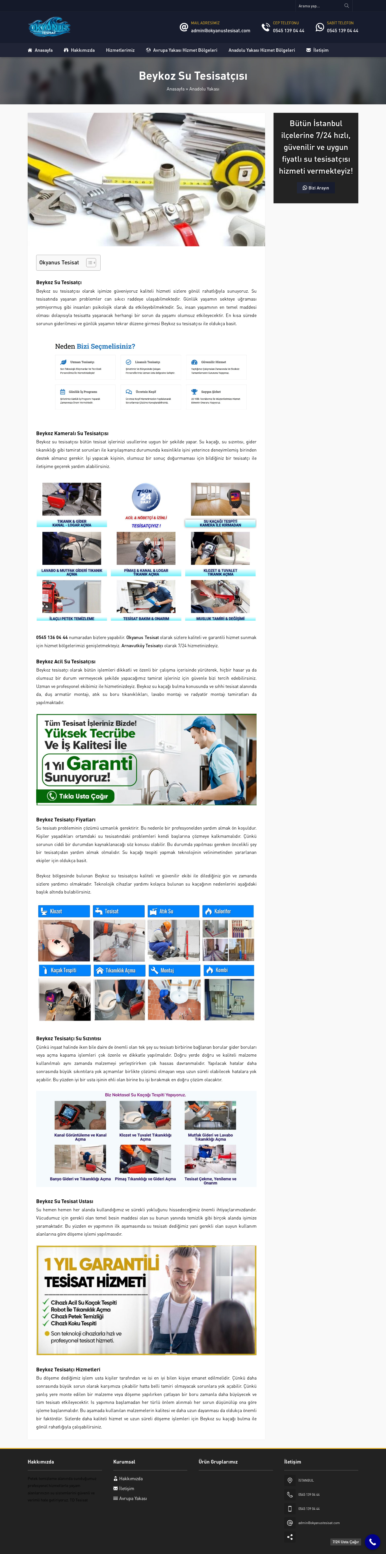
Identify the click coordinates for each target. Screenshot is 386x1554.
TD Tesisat (79, 1499)
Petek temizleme (42, 1478)
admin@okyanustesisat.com (220, 30)
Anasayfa (176, 89)
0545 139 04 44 (288, 30)
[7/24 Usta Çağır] (372, 1542)
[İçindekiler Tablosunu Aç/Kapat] (88, 262)
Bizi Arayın (319, 188)
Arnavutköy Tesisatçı (142, 645)
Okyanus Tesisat (142, 637)
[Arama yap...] (346, 5)
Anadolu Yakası (204, 89)
